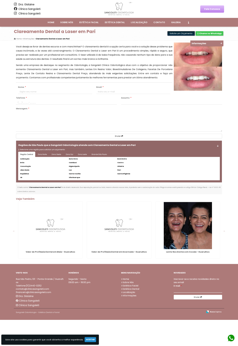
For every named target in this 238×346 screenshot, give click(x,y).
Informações (129, 295)
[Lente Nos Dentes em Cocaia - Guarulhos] (188, 225)
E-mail (178, 285)
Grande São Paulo (99, 154)
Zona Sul (69, 154)
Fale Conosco (212, 9)
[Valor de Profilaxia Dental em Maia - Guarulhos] (50, 225)
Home (51, 22)
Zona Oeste (56, 154)
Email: (100, 87)
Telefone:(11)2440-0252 (28, 285)
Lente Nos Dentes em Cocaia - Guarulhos (187, 251)
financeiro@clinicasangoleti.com (33, 292)
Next (224, 230)
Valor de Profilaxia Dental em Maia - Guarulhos (50, 251)
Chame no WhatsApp (210, 33)
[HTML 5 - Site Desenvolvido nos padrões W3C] (182, 312)
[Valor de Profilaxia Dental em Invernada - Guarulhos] (119, 225)
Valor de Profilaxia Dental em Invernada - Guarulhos (119, 251)
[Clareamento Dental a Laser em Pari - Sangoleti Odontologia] (119, 9)
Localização (139, 22)
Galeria (176, 22)
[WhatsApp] (229, 338)
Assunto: (126, 97)
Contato (159, 22)
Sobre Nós (66, 22)
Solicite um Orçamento (181, 33)
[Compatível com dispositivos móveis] (201, 312)
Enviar (118, 136)
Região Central (26, 154)
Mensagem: (22, 108)
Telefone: (21, 97)
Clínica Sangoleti (29, 9)
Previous (14, 230)
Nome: (22, 87)
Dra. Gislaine (26, 4)
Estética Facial (89, 22)
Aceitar (90, 339)
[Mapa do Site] (175, 312)
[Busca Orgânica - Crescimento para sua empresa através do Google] (213, 311)
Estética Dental (115, 22)
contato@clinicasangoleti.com (32, 289)
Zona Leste (82, 154)
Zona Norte (42, 154)
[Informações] (188, 22)
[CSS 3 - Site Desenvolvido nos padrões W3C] (191, 312)
